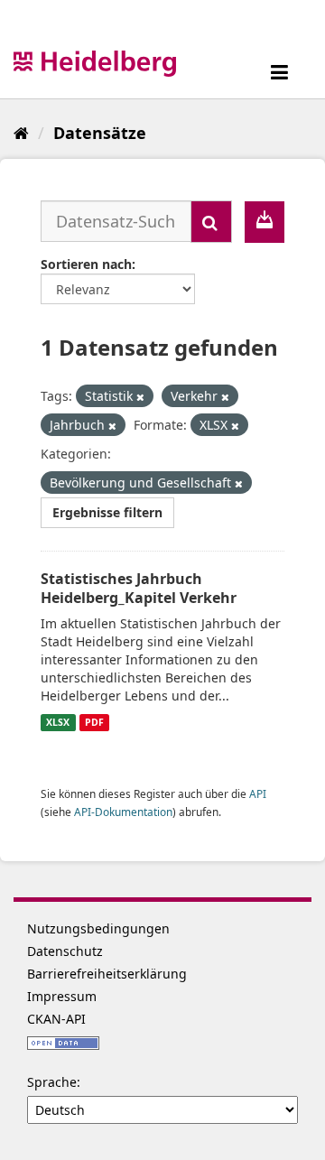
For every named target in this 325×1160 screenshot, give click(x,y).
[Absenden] (211, 221)
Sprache (52, 1081)
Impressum (62, 996)
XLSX (58, 722)
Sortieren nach (86, 264)
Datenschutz (65, 951)
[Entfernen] (140, 397)
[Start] (21, 133)
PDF (94, 722)
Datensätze (99, 133)
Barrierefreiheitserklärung (107, 973)
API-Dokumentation (123, 811)
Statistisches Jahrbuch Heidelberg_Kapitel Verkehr (139, 588)
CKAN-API (56, 1018)
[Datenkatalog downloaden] (264, 222)
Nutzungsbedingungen (98, 928)
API (257, 793)
